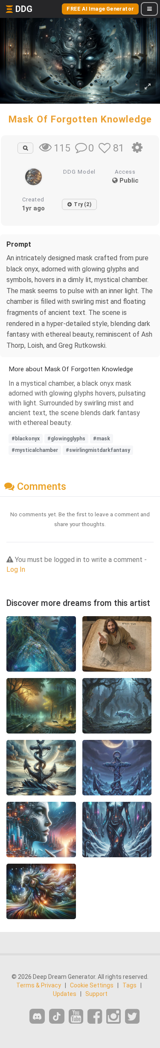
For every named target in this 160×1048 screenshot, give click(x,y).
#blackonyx (26, 439)
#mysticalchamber (35, 450)
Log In (15, 569)
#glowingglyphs (66, 439)
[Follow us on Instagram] (113, 1017)
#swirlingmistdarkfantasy (98, 450)
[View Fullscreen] (148, 87)
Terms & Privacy (38, 985)
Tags (129, 985)
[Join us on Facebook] (94, 1017)
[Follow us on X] (132, 1017)
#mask (101, 439)
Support (96, 993)
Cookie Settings (91, 985)
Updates (64, 993)
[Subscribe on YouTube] (76, 1017)
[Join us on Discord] (37, 1016)
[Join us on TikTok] (56, 1016)
